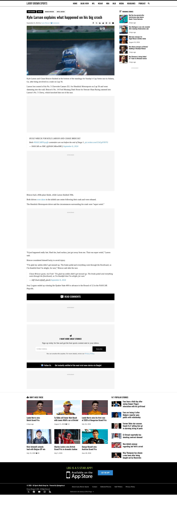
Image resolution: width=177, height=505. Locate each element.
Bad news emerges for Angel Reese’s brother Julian (137, 38)
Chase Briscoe (50, 12)
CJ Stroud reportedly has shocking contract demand (132, 435)
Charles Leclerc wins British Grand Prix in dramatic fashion (65, 447)
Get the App (105, 472)
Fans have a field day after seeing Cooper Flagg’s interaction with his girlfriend (134, 404)
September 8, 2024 (70, 146)
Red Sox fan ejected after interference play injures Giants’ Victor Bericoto (136, 17)
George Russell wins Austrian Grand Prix (89, 447)
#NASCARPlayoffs (41, 142)
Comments (55, 23)
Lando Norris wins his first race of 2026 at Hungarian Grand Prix (94, 418)
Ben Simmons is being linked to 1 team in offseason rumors (138, 58)
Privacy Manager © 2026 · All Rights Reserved (38, 489)
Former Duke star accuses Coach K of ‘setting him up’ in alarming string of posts (133, 426)
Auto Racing (31, 12)
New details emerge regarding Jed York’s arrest (133, 445)
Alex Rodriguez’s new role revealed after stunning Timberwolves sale (139, 28)
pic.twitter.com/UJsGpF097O (96, 142)
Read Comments (72, 296)
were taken (41, 200)
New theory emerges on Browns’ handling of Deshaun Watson (138, 48)
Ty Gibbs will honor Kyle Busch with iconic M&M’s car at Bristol (66, 418)
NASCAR (40, 12)
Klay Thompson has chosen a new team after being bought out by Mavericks (132, 455)
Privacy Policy (89, 354)
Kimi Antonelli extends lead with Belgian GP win (36, 447)
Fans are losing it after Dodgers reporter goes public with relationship (132, 415)
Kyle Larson (61, 12)
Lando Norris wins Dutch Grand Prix (33, 418)
